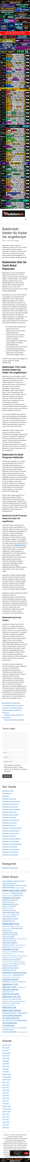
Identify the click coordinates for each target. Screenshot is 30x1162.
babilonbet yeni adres (8, 991)
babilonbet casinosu (6, 914)
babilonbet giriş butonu (6, 928)
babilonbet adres (19, 881)
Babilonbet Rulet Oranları (10, 804)
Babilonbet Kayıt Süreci (9, 823)
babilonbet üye (6, 1003)
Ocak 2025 (5, 1061)
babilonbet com (15, 914)
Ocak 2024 (5, 1093)
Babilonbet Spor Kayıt (9, 836)
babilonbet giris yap (8, 921)
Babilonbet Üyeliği (16, 999)
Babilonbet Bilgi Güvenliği (10, 854)
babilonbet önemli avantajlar (19, 1001)
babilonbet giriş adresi (8, 926)
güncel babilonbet (9, 1023)
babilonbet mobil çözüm (18, 957)
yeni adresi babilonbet (8, 1029)
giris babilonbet (7, 1020)
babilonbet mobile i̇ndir (22, 955)
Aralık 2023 (5, 1095)
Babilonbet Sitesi (18, 975)
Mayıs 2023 (6, 1114)
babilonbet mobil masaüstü (7, 957)
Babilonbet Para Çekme (10, 968)
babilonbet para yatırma (9, 965)
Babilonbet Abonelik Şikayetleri (12, 844)
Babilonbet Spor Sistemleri (10, 815)
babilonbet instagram (9, 943)
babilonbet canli (18, 895)
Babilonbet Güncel (7, 930)
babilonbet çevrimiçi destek (7, 1001)
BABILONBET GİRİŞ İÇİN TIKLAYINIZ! (15, 33)
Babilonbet (5, 796)
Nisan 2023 (5, 1117)
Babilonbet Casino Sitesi (10, 912)
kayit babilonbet (8, 1025)
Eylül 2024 (5, 1071)
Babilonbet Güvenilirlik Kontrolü (12, 828)
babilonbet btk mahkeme (7, 895)
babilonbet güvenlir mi (9, 938)
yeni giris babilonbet (9, 1032)
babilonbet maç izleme (18, 951)
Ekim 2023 (5, 1101)
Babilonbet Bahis (8, 887)
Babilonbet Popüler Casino (10, 833)
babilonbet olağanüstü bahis (19, 961)
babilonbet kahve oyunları (20, 945)
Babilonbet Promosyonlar (12, 703)
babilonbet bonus (17, 893)
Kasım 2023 (6, 1098)
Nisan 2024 (5, 1085)
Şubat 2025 (6, 1058)
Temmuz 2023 (6, 1109)
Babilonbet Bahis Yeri (8, 825)
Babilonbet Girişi (17, 928)
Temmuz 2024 (6, 1077)
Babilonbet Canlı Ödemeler (10, 841)
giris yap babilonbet (20, 1020)
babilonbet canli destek (11, 898)
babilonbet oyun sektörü (19, 963)
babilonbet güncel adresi (10, 934)
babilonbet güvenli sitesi (22, 938)
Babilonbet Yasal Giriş (9, 817)
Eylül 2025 (5, 1050)
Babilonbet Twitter (9, 987)
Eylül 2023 (5, 1103)
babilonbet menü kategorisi (7, 953)
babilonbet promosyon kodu (14, 972)
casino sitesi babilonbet (12, 1015)
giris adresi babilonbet (10, 1018)
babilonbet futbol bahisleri (9, 916)
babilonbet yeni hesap (6, 999)
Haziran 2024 (6, 1079)
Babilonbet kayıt (6, 947)
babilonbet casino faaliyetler (7, 908)
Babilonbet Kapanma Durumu (11, 839)
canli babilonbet (22, 1013)
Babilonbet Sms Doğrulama (10, 849)
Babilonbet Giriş (7, 793)
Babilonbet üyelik (9, 1007)
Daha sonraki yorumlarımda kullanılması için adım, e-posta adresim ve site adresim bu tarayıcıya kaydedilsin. (15, 768)
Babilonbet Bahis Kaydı (9, 812)
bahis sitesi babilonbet (9, 1013)
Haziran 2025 (6, 1053)
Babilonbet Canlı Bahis (8, 902)
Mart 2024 (5, 1087)
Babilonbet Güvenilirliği (8, 936)
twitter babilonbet (22, 1027)
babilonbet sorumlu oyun (16, 977)
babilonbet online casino (7, 963)
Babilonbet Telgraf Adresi (10, 852)
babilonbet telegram (10, 979)
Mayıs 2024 (6, 1082)
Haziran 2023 (6, 1111)
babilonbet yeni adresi (10, 994)
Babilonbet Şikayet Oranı (10, 807)
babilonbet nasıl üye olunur (7, 961)
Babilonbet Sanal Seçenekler (11, 809)
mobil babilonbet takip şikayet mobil (9, 1027)
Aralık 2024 (5, 1063)
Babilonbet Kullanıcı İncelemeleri (14, 720)
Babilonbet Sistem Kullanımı (10, 831)
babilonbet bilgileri (6, 893)
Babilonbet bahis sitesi (14, 890)
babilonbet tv (6, 981)
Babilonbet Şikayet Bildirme (10, 820)
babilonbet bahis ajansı (19, 887)
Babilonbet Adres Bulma (9, 847)
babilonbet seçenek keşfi (7, 975)
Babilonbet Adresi (7, 791)
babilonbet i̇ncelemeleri (8, 945)
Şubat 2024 (6, 1090)
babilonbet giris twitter (10, 919)
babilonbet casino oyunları (9, 910)
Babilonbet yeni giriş (11, 996)
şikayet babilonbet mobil (22, 1032)
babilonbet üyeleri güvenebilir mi (8, 1005)
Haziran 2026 (6, 1045)
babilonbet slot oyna (6, 977)
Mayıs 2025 (5, 1055)
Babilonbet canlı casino (10, 904)
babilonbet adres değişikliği (9, 883)
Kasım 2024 (6, 1066)
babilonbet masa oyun (6, 951)
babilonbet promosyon (9, 970)
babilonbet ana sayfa (21, 885)
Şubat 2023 (6, 1122)
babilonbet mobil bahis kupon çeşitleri (9, 955)
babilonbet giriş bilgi (19, 926)
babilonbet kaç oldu (10, 949)
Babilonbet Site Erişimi (9, 799)
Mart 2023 (5, 1119)
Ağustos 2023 (6, 1106)
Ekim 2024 (5, 1069)
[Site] (15, 55)
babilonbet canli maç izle (10, 900)
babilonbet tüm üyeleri (21, 987)
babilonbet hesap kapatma (9, 940)
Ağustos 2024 (6, 1074)
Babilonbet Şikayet (11, 1010)
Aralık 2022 (5, 1127)
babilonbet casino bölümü (9, 906)
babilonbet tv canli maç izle (18, 981)
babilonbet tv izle (10, 984)
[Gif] (15, 89)
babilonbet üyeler (15, 1003)
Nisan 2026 (5, 1047)
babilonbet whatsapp (10, 989)
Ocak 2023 (5, 1125)
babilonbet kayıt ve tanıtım (17, 947)
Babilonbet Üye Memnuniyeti (11, 801)
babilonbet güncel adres (10, 932)
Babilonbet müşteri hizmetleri (11, 959)
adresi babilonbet (7, 881)
